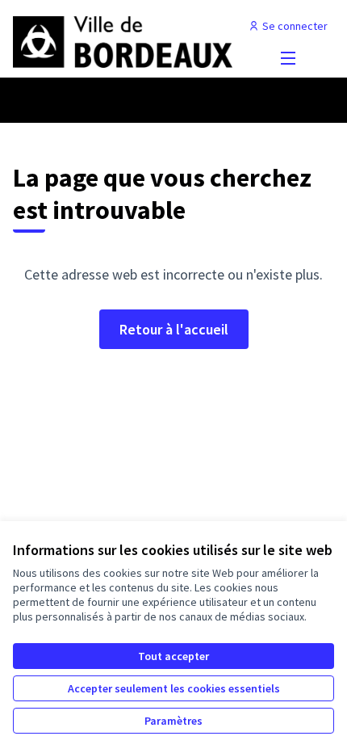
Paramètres (173, 720)
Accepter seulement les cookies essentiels (174, 688)
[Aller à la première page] (132, 42)
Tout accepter (173, 656)
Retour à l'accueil (173, 329)
